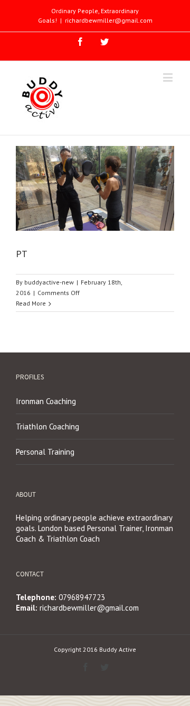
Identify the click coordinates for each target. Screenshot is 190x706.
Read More (31, 303)
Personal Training (45, 452)
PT (21, 254)
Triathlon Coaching (47, 426)
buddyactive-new (49, 282)
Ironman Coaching (46, 401)
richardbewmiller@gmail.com (109, 20)
